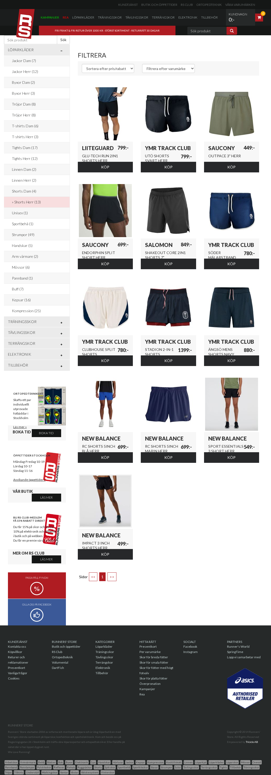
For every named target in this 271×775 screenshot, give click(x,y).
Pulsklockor (44, 767)
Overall (256, 762)
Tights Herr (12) (25, 158)
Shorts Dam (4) (24, 191)
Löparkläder (83, 17)
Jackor (129, 762)
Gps (93, 762)
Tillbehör (209, 17)
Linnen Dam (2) (24, 169)
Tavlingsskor (190, 767)
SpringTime (235, 652)
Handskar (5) (22, 245)
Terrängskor (163, 17)
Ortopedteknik (209, 5)
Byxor (69, 762)
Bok (60, 762)
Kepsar (140, 762)
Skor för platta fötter (153, 678)
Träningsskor (110, 17)
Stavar (154, 767)
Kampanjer (50, 17)
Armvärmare (27, 762)
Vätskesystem (89, 772)
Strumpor (166, 767)
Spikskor (110, 767)
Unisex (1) (20, 213)
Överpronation (150, 684)
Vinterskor (107, 772)
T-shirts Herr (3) (25, 136)
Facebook (190, 646)
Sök (63, 39)
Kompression (155, 762)
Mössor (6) (21, 267)
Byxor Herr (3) (23, 93)
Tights (223, 767)
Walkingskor (49, 772)
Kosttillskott (174, 762)
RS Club (187, 5)
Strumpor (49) (23, 234)
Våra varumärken (240, 5)
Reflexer (59, 767)
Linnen (188, 762)
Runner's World (238, 646)
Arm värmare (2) (25, 256)
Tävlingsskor (136, 17)
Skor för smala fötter (153, 662)
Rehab (71, 767)
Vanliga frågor (17, 673)
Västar (74, 772)
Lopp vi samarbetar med (244, 657)
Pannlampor (27, 767)
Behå (41, 762)
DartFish (58, 668)
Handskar (104, 762)
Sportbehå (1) (22, 223)
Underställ (32, 772)
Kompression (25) (26, 310)
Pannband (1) (22, 278)
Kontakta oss (17, 646)
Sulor (178, 767)
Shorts (98, 767)
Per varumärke (150, 652)
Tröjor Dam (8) (24, 104)
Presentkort (16, 668)
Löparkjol (200, 762)
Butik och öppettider (159, 5)
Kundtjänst (128, 5)
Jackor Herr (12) (25, 71)
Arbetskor (11, 762)
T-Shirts (18, 772)
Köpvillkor (15, 652)
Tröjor (8, 772)
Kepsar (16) (21, 300)
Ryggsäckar (85, 767)
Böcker (51, 762)
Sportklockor (140, 767)
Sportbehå (124, 767)
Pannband (11, 767)
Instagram (190, 652)
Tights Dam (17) (25, 147)
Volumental (60, 662)
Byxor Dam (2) (23, 82)
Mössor (245, 762)
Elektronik (187, 17)
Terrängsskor (209, 767)
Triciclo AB (252, 741)
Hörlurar (118, 762)
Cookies (14, 678)
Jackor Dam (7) (24, 60)
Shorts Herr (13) (27, 202)
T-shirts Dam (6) (25, 126)
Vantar (64, 772)
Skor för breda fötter (153, 657)
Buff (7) (18, 289)
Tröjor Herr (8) (24, 115)
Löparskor (232, 762)
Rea (66, 17)
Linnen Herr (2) (24, 180)
